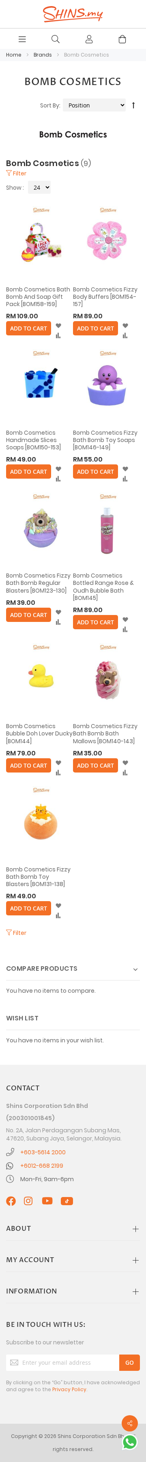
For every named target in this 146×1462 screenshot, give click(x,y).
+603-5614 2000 (43, 1152)
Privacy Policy (69, 1389)
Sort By (49, 105)
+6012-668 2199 (41, 1166)
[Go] (129, 1363)
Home (14, 54)
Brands (43, 54)
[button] (58, 326)
